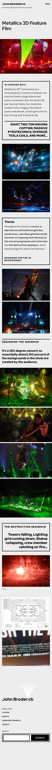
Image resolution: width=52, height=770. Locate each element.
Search (40, 737)
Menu (47, 4)
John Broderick (14, 4)
